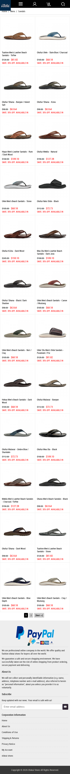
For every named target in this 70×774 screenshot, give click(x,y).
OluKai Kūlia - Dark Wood (13, 250)
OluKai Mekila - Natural (47, 151)
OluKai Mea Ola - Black (47, 449)
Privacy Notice (8, 743)
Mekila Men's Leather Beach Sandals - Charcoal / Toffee (17, 500)
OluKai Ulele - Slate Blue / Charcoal (52, 52)
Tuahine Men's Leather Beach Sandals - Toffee (14, 54)
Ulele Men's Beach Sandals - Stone (16, 201)
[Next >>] (39, 615)
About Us (6, 726)
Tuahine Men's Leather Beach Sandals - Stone (49, 550)
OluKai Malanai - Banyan (48, 399)
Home (4, 720)
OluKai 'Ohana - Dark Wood (13, 548)
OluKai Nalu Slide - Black (48, 201)
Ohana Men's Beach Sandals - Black (52, 498)
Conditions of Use (10, 732)
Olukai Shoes (34, 770)
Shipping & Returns (10, 738)
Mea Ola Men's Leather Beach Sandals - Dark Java (49, 252)
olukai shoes (14, 653)
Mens (12, 11)
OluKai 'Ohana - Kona (46, 101)
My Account (7, 749)
